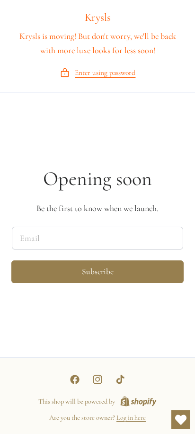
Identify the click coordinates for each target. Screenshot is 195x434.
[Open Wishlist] (180, 419)
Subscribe (98, 272)
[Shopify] (138, 401)
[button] (98, 73)
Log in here (131, 418)
